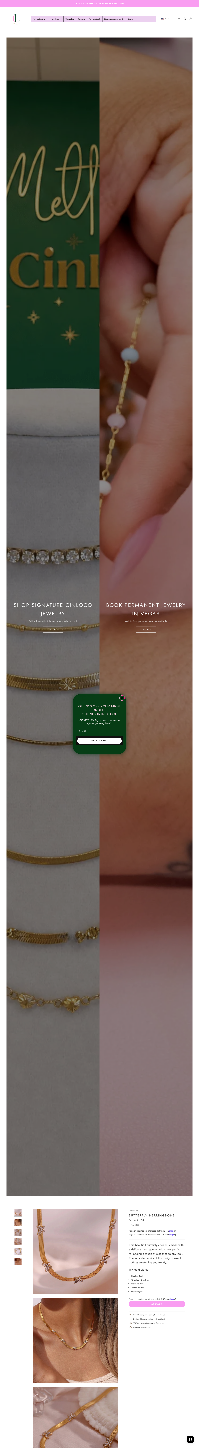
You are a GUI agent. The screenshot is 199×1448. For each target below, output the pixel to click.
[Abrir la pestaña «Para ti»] (190, 1439)
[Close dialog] (122, 698)
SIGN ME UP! (99, 741)
